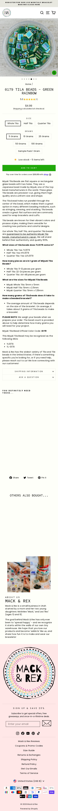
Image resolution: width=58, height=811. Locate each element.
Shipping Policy (29, 759)
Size (29, 118)
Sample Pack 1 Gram (29, 151)
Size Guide (29, 750)
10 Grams (28, 136)
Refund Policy (29, 764)
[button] (46, 723)
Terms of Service (29, 773)
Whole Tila (12, 123)
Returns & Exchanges (29, 754)
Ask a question (29, 377)
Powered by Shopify (29, 808)
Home (28, 84)
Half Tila (28, 123)
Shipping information (29, 371)
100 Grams (37, 143)
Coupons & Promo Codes (29, 745)
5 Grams (13, 136)
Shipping (17, 108)
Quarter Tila (44, 123)
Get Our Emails (29, 768)
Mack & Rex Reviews (29, 741)
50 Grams (20, 143)
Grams (29, 131)
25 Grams (44, 136)
